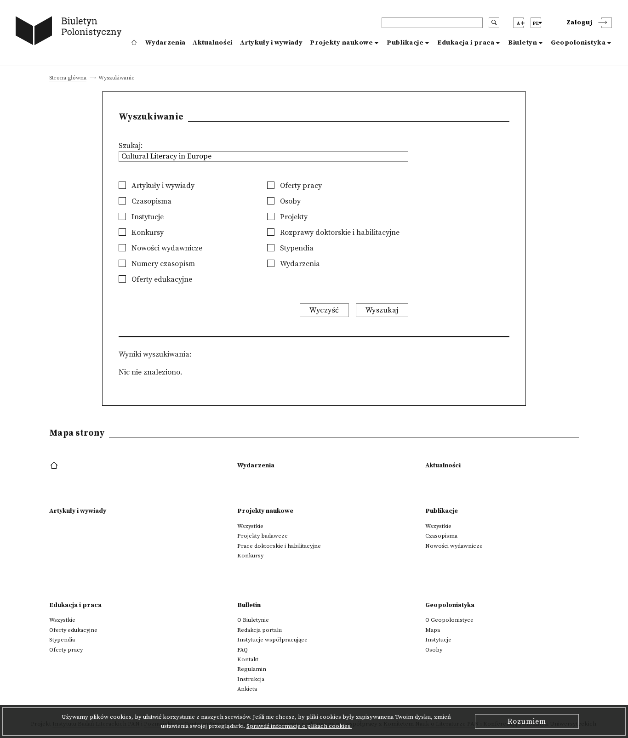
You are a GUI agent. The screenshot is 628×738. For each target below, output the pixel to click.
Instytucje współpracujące (272, 639)
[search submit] (494, 22)
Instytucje (147, 216)
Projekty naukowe (341, 43)
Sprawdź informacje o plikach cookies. (299, 726)
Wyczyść (324, 310)
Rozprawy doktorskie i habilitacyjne (339, 232)
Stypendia (296, 248)
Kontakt (247, 659)
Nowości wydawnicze (166, 248)
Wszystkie (250, 526)
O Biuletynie (253, 620)
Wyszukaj (382, 310)
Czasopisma (150, 201)
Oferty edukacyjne (161, 279)
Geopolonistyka (578, 43)
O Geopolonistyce (449, 620)
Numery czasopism (162, 263)
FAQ (242, 649)
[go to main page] (70, 32)
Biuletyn (522, 43)
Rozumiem (527, 721)
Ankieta (247, 689)
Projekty (293, 216)
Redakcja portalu (259, 630)
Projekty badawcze (262, 535)
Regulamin (251, 669)
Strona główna (67, 78)
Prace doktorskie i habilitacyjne (279, 546)
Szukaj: (131, 145)
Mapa (432, 630)
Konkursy (147, 232)
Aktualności (212, 43)
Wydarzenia (165, 43)
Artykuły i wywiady (271, 43)
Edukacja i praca (465, 43)
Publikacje (405, 43)
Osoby (289, 201)
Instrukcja (250, 679)
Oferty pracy (300, 185)
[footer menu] (55, 466)
